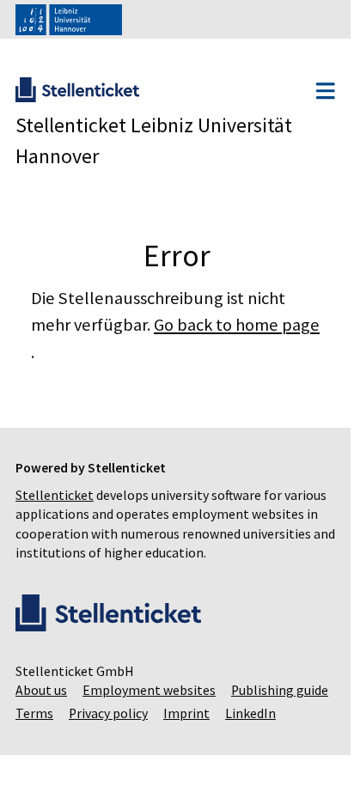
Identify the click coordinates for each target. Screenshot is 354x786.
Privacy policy (220, 713)
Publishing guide (64, 713)
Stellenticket (54, 495)
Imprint (299, 713)
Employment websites (149, 690)
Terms (147, 713)
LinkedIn (40, 736)
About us (41, 690)
